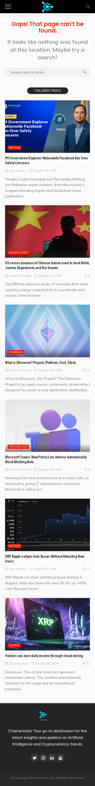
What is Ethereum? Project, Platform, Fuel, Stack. (41, 363)
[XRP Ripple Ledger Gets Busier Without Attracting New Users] (47, 525)
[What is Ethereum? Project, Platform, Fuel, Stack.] (47, 331)
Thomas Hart (18, 663)
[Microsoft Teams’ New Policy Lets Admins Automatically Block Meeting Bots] (47, 425)
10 (88, 370)
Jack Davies (17, 171)
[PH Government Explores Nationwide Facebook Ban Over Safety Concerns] (47, 126)
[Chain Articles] (47, 6)
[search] (87, 6)
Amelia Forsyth (20, 275)
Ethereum (16, 352)
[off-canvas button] (8, 7)
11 (88, 569)
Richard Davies (20, 370)
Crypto (14, 645)
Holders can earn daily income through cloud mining (44, 656)
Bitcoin (14, 147)
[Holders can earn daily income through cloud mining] (47, 624)
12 (88, 663)
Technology (18, 252)
